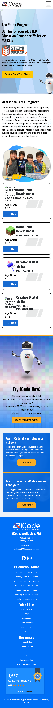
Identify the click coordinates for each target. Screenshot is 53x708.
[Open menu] (48, 4)
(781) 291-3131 (27, 545)
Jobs (26, 651)
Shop (26, 632)
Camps (26, 614)
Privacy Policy (26, 642)
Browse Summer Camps (27, 420)
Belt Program (26, 609)
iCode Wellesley (16, 700)
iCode (26, 702)
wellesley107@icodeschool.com (26, 549)
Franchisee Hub (26, 660)
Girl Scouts (26, 618)
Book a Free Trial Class (17, 74)
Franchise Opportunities (26, 664)
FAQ (26, 655)
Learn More (10, 214)
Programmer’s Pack (26, 623)
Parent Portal (26, 627)
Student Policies (26, 646)
